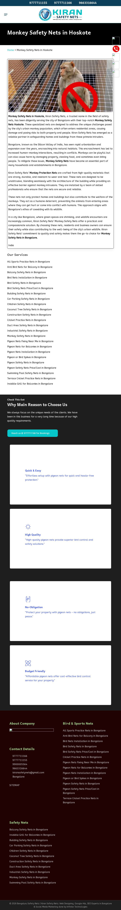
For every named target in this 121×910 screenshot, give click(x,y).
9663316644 (19, 768)
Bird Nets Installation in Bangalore (27, 277)
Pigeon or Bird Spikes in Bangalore (26, 357)
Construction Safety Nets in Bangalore (29, 314)
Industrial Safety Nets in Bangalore (27, 330)
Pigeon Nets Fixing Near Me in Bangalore (30, 341)
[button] (5, 14)
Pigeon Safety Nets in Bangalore (25, 362)
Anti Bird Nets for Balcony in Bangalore (29, 267)
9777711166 (19, 756)
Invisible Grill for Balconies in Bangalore (30, 383)
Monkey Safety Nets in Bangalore (26, 336)
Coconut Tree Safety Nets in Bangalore (29, 309)
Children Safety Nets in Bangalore (26, 304)
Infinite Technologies (77, 907)
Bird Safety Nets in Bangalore (24, 283)
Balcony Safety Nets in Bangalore (26, 272)
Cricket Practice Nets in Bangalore (26, 320)
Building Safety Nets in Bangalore (26, 293)
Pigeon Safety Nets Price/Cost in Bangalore (31, 367)
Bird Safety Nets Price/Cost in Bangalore (30, 288)
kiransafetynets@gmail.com (28, 772)
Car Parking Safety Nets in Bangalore (28, 298)
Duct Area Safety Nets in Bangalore (27, 325)
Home (10, 50)
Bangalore (18, 776)
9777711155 (19, 760)
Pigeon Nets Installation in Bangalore (28, 351)
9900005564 (19, 764)
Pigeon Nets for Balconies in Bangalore (29, 346)
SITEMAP (14, 785)
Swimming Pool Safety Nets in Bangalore (30, 373)
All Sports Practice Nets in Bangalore (28, 261)
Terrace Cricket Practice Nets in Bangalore (31, 378)
